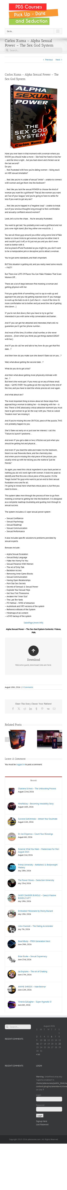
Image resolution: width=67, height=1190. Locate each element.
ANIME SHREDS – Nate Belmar (32, 986)
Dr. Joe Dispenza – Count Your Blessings (35, 834)
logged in (20, 764)
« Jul (38, 1054)
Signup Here (41, 1121)
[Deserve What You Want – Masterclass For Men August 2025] (11, 849)
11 (45, 1040)
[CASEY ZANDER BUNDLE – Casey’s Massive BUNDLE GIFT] (11, 895)
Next (58, 59)
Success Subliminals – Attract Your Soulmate (37, 818)
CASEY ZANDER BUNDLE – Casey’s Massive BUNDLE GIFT (37, 896)
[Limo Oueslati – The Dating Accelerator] (11, 926)
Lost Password (42, 1124)
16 (37, 1043)
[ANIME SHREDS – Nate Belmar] (11, 986)
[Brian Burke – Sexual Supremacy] (11, 956)
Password (40, 1105)
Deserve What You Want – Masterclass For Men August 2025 (38, 850)
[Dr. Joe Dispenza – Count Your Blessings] (11, 834)
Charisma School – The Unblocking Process (37, 788)
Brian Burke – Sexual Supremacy (32, 956)
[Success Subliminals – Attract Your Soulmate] (11, 819)
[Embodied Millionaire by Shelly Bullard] (11, 911)
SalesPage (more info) (33, 622)
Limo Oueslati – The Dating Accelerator (35, 926)
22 (60, 1043)
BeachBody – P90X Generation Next (34, 941)
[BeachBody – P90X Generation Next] (11, 941)
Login (38, 1095)
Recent (33, 780)
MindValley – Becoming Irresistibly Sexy (36, 803)
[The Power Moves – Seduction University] (11, 880)
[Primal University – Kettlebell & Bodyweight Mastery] (11, 864)
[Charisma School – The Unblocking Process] (11, 788)
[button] (7, 739)
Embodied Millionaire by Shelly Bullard (35, 911)
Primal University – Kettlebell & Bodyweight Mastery (37, 866)
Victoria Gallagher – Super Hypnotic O (34, 1001)
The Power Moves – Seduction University (36, 880)
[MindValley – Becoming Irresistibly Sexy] (11, 803)
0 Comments (27, 687)
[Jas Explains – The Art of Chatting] (11, 971)
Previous (49, 59)
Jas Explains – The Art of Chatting (32, 971)
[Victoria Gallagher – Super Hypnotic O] (11, 1002)
